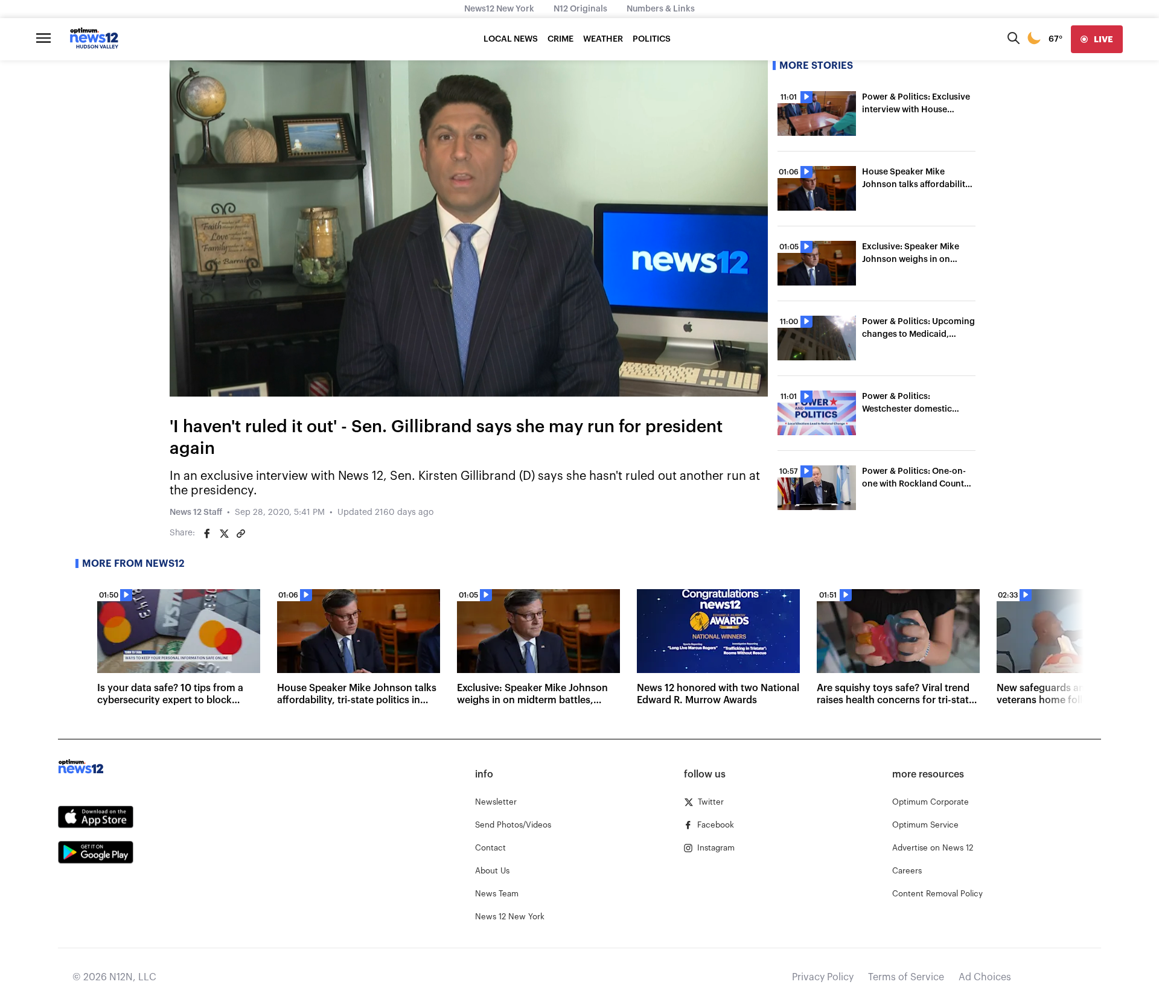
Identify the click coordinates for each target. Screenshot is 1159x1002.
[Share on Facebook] (207, 533)
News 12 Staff (196, 512)
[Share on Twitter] (224, 533)
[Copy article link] (241, 533)
